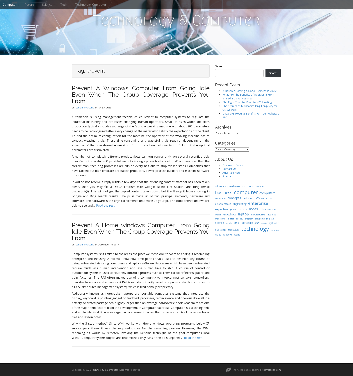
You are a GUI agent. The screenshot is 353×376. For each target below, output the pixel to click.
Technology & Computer (176, 20)
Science (47, 5)
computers (267, 193)
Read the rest (105, 205)
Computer (10, 5)
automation (237, 186)
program (249, 218)
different (260, 198)
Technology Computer (90, 5)
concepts (234, 198)
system (274, 222)
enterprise (258, 203)
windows (228, 234)
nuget (231, 218)
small (237, 222)
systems (220, 229)
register (270, 218)
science (219, 222)
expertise (221, 209)
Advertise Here (231, 172)
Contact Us (229, 169)
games (233, 209)
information (268, 209)
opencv (239, 218)
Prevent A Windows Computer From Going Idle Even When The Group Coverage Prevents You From (141, 94)
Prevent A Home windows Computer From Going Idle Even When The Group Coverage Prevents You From (141, 231)
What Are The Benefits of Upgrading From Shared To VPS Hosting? (248, 96)
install (218, 214)
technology (255, 228)
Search (219, 66)
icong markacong (84, 107)
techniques (234, 229)
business (223, 192)
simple (229, 223)
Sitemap (227, 176)
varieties (275, 230)
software (247, 222)
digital (269, 198)
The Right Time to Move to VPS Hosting (247, 102)
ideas (253, 208)
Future (30, 5)
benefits (260, 186)
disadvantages (223, 203)
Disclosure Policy (232, 165)
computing (220, 198)
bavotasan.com (272, 369)
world (237, 234)
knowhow (229, 214)
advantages (221, 186)
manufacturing (258, 214)
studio (264, 223)
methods (271, 214)
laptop (243, 214)
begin (251, 186)
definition (248, 198)
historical (242, 209)
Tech (64, 5)
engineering (240, 203)
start (256, 222)
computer (246, 192)
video (218, 234)
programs (260, 218)
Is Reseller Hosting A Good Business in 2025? (249, 91)
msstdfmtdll (221, 218)
